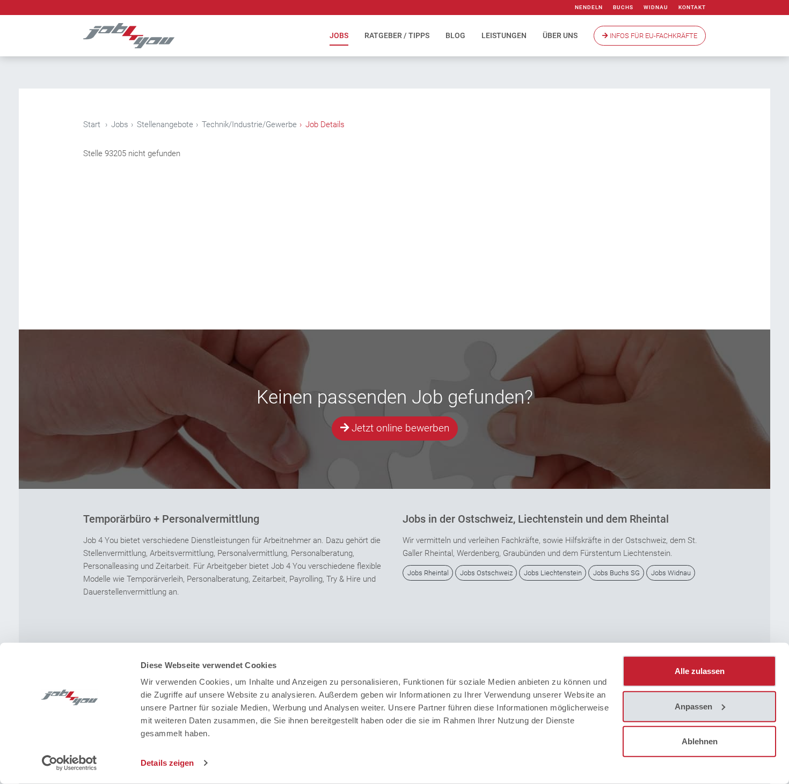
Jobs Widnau (671, 573)
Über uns (560, 35)
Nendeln (589, 7)
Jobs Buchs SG (616, 573)
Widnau (656, 7)
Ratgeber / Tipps (396, 35)
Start (91, 124)
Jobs (339, 35)
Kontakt (692, 7)
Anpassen (693, 705)
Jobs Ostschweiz (486, 573)
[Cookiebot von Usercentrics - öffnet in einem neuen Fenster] (69, 763)
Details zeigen (167, 762)
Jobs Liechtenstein (553, 573)
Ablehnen (700, 741)
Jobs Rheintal (428, 573)
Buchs (623, 7)
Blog (455, 35)
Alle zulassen (700, 671)
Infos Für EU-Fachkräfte (652, 36)
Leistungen (504, 35)
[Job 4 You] (128, 35)
